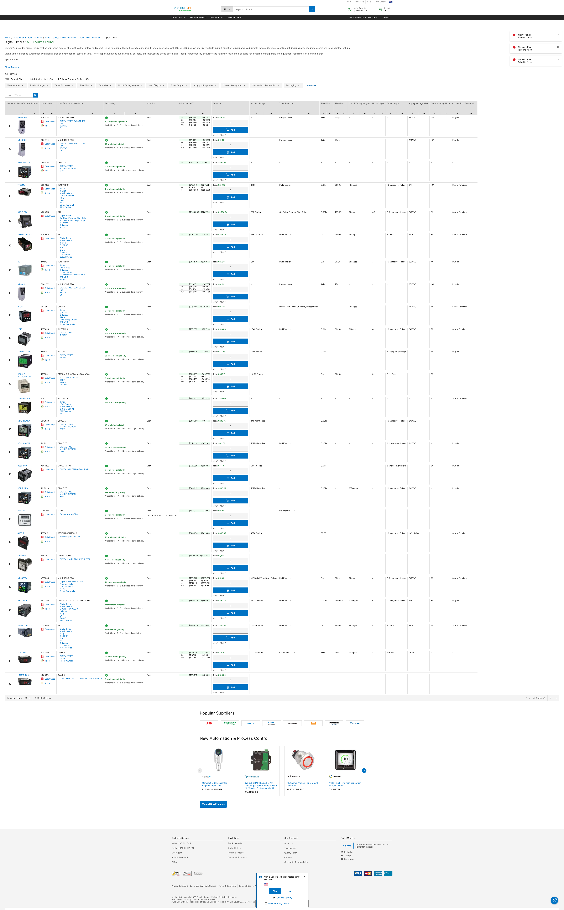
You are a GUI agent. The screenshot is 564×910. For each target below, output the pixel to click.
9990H (63, 382)
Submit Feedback (180, 857)
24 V (62, 202)
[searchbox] (271, 9)
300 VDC (64, 277)
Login (355, 8)
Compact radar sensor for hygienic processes (214, 784)
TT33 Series (65, 207)
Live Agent (177, 852)
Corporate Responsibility (296, 862)
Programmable (66, 584)
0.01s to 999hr (66, 586)
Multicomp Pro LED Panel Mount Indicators (302, 784)
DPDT (62, 380)
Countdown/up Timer (69, 514)
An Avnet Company (180, 897)
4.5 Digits (64, 222)
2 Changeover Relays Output (73, 220)
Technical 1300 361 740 (183, 848)
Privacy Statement (180, 886)
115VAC (63, 658)
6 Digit (63, 613)
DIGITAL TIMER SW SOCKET (72, 121)
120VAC (63, 384)
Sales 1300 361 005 (181, 843)
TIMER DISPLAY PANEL (70, 536)
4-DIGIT (63, 335)
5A (61, 616)
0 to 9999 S (65, 254)
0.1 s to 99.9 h (66, 272)
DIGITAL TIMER (66, 166)
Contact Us (359, 2)
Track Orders (380, 2)
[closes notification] (558, 22)
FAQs (174, 862)
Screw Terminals (67, 324)
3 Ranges (64, 315)
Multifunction (66, 193)
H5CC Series (66, 620)
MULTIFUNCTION (68, 168)
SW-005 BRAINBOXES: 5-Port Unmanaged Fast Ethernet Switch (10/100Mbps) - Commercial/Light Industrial (261, 786)
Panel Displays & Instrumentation (61, 37)
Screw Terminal (67, 205)
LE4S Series (65, 404)
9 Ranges (64, 252)
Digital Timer (65, 215)
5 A (61, 247)
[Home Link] (182, 9)
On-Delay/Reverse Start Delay (73, 218)
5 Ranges (64, 225)
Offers (348, 2)
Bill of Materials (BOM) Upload (363, 17)
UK (61, 150)
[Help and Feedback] (554, 900)
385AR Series (66, 257)
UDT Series (65, 267)
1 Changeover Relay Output (72, 274)
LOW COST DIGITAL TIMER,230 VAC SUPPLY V (81, 678)
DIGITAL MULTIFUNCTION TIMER (75, 469)
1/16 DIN (63, 312)
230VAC (63, 126)
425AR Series (66, 648)
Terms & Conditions (227, 886)
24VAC (63, 618)
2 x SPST (64, 245)
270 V (62, 250)
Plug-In (63, 279)
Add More (311, 85)
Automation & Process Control (27, 37)
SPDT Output (65, 411)
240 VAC (64, 322)
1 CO (62, 198)
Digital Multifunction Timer (71, 581)
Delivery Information (237, 857)
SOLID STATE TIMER (69, 377)
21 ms (62, 317)
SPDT (62, 170)
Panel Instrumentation (90, 37)
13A (61, 123)
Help (369, 2)
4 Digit (63, 243)
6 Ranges (64, 270)
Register (363, 8)
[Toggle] (7, 79)
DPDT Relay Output (68, 319)
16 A (62, 200)
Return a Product (236, 852)
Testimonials (290, 848)
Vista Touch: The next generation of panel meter (345, 784)
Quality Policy (290, 852)
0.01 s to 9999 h (67, 195)
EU (61, 128)
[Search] (312, 9)
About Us (288, 843)
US (61, 295)
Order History (234, 848)
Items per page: (14, 698)
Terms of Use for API (248, 886)
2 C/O (62, 588)
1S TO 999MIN (66, 661)
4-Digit (63, 191)
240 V (62, 227)
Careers (288, 857)
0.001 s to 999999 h (69, 609)
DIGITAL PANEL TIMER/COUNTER (75, 559)
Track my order (235, 843)
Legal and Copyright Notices (203, 886)
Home (7, 37)
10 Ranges (64, 611)
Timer (62, 188)
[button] (178, 17)
